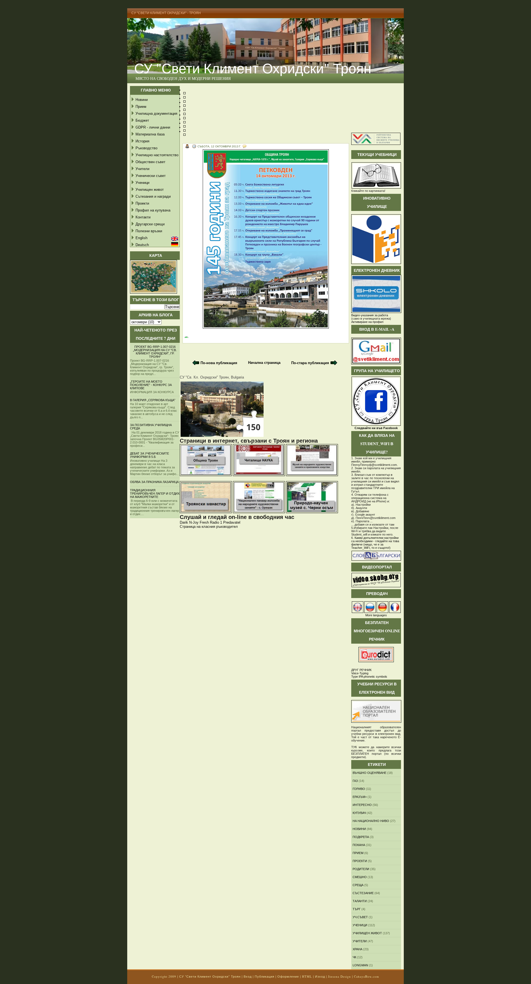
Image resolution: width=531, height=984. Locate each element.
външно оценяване (369, 772)
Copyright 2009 (164, 976)
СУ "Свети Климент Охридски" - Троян (166, 13)
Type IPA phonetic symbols (369, 676)
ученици (360, 925)
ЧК (354, 957)
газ (355, 780)
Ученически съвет (151, 176)
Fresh (204, 522)
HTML (307, 976)
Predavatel (231, 522)
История (142, 141)
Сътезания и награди (153, 196)
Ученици (142, 183)
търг (357, 909)
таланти (360, 901)
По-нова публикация (219, 363)
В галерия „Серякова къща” (152, 400)
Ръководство (146, 148)
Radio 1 (216, 522)
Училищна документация (156, 113)
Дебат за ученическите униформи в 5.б (149, 455)
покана (359, 845)
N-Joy (194, 522)
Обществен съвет (150, 162)
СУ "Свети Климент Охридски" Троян (252, 68)
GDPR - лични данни (153, 127)
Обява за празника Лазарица (154, 482)
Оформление (288, 976)
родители (361, 869)
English (141, 238)
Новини (142, 100)
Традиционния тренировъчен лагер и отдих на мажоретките (154, 493)
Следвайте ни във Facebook (376, 428)
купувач (359, 813)
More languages (376, 615)
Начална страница (264, 363)
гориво (359, 788)
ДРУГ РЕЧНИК (361, 670)
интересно (362, 804)
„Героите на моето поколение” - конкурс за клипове (151, 385)
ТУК (354, 747)
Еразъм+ (360, 796)
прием (358, 853)
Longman (360, 965)
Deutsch (142, 245)
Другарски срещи (150, 224)
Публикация (264, 976)
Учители (142, 169)
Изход (320, 976)
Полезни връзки (149, 231)
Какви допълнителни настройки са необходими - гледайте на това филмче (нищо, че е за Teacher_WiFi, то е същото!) (375, 542)
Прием (141, 107)
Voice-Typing (359, 673)
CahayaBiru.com (366, 976)
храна (357, 949)
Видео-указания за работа (369, 315)
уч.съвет (360, 917)
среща (358, 885)
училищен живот (367, 933)
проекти (360, 861)
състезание (363, 893)
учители (360, 941)
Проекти (142, 203)
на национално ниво (371, 821)
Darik (184, 522)
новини (359, 829)
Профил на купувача (153, 210)
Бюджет (142, 120)
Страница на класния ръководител (209, 526)
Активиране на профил (367, 321)
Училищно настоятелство (157, 155)
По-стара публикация (310, 363)
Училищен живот (150, 189)
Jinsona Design (339, 976)
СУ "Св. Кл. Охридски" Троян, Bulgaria (212, 377)
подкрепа (361, 837)
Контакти (143, 217)
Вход (248, 976)
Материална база (150, 134)
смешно (360, 877)
